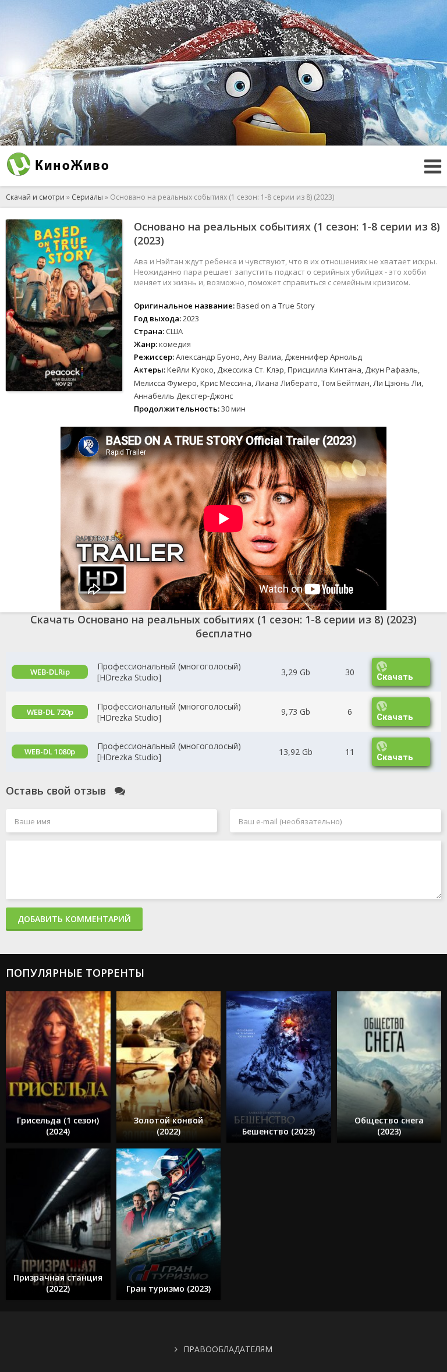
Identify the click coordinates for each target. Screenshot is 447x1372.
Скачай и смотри (35, 197)
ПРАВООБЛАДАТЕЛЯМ (227, 1349)
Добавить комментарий (74, 918)
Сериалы (87, 197)
